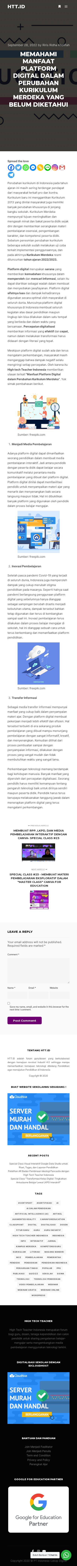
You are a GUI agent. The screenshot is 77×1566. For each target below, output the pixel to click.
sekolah (47, 1273)
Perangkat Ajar (39, 1464)
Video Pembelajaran (31, 1284)
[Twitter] (18, 167)
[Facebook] (11, 167)
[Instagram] (55, 167)
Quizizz (33, 1273)
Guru (37, 1230)
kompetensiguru (51, 1246)
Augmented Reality (24, 1219)
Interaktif (36, 1241)
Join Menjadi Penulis (38, 1451)
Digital (32, 1225)
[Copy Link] (40, 167)
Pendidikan (30, 1263)
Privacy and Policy (38, 1459)
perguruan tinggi (27, 1268)
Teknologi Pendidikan (47, 1279)
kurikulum (19, 1252)
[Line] (47, 167)
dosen (64, 1225)
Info (23, 1241)
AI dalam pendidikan (39, 1208)
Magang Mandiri (54, 1252)
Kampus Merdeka (26, 1246)
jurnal (52, 1241)
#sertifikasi (44, 1203)
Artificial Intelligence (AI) (32, 1214)
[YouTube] (44, 1551)
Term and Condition (38, 1455)
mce (18, 1257)
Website (54, 987)
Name (11, 987)
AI (57, 1203)
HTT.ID (16, 6)
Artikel (57, 1214)
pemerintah (54, 1257)
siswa (60, 1273)
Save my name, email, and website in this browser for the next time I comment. (39, 1008)
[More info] (59, 6)
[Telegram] (11, 175)
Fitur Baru (22, 1230)
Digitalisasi (48, 1225)
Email (32, 987)
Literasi (35, 1252)
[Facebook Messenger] (33, 167)
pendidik (15, 1263)
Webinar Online (50, 1290)
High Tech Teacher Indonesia (30, 1235)
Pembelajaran (34, 1257)
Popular (47, 1268)
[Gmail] (62, 167)
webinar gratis (27, 1290)
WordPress (38, 1295)
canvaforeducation (52, 1219)
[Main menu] (66, 6)
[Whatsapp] (25, 167)
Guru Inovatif (52, 1230)
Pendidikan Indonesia (54, 1263)
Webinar (53, 1284)
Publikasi (19, 1273)
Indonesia (58, 1235)
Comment (13, 954)
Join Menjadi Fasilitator (39, 1446)
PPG (59, 1268)
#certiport (25, 1203)
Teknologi (23, 1279)
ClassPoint (17, 1225)
